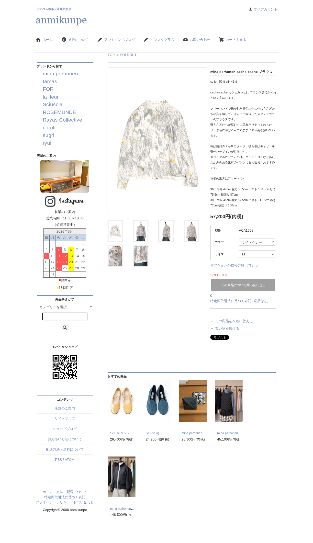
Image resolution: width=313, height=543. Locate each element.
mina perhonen (60, 73)
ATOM (70, 460)
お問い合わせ (200, 40)
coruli (49, 127)
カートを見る (236, 40)
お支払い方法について (65, 439)
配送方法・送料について (65, 449)
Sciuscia (53, 104)
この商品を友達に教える (234, 321)
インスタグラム (162, 40)
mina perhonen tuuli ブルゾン (130, 508)
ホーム (48, 40)
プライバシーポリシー (53, 502)
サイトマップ (65, 418)
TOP (111, 55)
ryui (47, 143)
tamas (50, 81)
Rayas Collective (62, 120)
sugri (48, 135)
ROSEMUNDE (59, 112)
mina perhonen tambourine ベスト (241, 433)
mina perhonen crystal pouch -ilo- (204, 433)
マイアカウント (266, 9)
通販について (78, 40)
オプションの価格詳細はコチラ (234, 265)
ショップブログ (65, 429)
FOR (48, 89)
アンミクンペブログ (119, 40)
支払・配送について (71, 492)
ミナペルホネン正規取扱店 (54, 9)
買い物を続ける (227, 328)
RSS (58, 460)
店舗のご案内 (65, 408)
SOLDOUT (128, 55)
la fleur (51, 97)
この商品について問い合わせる (243, 285)
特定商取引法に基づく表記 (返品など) (239, 301)
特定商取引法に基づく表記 (64, 497)
